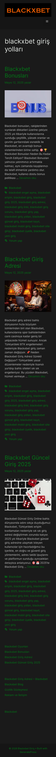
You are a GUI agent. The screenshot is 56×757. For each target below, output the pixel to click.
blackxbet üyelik (22, 231)
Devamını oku (27, 178)
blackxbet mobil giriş (17, 226)
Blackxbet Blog (14, 684)
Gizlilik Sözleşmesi (16, 689)
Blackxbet (15, 187)
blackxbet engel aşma (22, 192)
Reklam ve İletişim (16, 695)
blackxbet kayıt (29, 221)
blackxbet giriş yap (26, 212)
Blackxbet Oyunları (16, 646)
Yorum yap (15, 240)
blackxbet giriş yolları (18, 216)
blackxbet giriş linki (16, 207)
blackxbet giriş (23, 197)
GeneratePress (28, 752)
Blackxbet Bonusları (17, 72)
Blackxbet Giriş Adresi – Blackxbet (26, 679)
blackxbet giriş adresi (32, 202)
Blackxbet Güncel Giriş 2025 (27, 460)
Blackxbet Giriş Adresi (18, 657)
